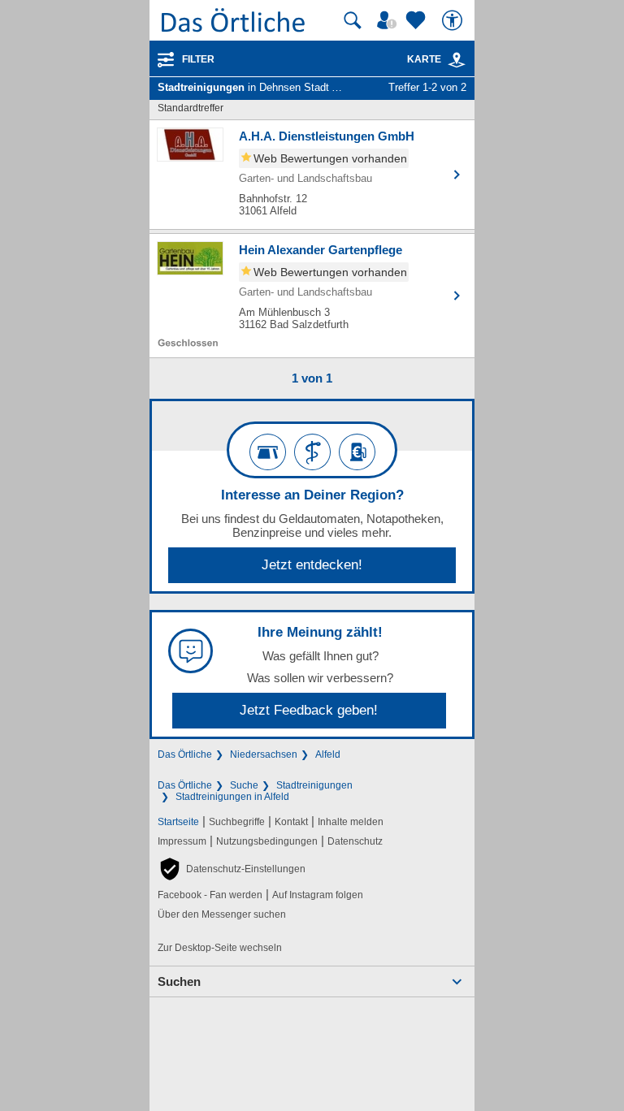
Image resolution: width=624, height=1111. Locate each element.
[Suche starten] (352, 20)
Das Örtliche (185, 754)
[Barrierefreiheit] (454, 20)
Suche (244, 785)
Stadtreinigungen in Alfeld (232, 796)
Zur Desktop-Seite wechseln (220, 947)
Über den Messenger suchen (222, 914)
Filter (198, 59)
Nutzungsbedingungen (267, 841)
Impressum (182, 841)
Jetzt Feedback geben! (309, 710)
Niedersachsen (263, 754)
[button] (232, 869)
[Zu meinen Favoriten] (417, 20)
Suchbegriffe (237, 822)
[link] (456, 60)
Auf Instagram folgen (317, 895)
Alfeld (327, 754)
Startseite (178, 822)
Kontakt (291, 822)
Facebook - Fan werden (210, 895)
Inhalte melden (351, 822)
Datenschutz (355, 841)
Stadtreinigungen (314, 785)
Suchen (179, 981)
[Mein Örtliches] (389, 20)
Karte (424, 59)
